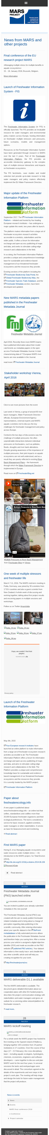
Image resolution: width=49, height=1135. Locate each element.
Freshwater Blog (15, 563)
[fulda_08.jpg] (10, 638)
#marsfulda (25, 606)
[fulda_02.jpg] (33, 618)
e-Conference (14, 1114)
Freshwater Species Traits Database (21, 281)
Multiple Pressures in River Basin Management (23, 560)
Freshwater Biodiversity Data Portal (20, 275)
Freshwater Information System (21, 127)
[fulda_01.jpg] (13, 618)
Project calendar (16, 1118)
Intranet (20, 1131)
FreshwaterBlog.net (26, 473)
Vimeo (27, 563)
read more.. (10, 1009)
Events (12, 1105)
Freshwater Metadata (14, 284)
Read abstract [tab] (16, 873)
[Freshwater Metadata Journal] (19, 902)
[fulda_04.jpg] (23, 628)
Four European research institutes (20, 746)
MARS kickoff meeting (17, 1026)
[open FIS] (24, 110)
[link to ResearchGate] (11, 865)
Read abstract (11, 834)
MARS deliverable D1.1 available (24, 979)
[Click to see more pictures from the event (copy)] (24, 389)
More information (11, 76)
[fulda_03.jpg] (10, 628)
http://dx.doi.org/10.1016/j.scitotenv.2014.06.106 (25, 862)
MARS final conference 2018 (20, 1109)
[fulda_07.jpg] (36, 633)
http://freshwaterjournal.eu (16, 962)
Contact (7, 1131)
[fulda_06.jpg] (23, 633)
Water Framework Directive (30, 465)
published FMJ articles (22, 948)
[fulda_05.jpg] (10, 633)
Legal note (14, 1131)
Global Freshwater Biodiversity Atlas (21, 278)
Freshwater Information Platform (19, 787)
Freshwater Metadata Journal (27, 362)
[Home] (24, 16)
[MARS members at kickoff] (19, 1032)
